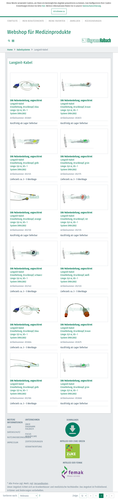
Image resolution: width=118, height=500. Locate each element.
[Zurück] (90, 496)
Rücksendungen (93, 20)
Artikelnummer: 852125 (20, 174)
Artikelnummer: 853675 (70, 342)
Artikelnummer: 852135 (70, 230)
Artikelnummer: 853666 (71, 398)
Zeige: (75, 495)
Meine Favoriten (57, 20)
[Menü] (13, 41)
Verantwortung (33, 446)
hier (43, 6)
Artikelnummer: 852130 (20, 230)
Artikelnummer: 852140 (20, 286)
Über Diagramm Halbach (30, 426)
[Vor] (112, 496)
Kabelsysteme (23, 49)
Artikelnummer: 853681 (20, 118)
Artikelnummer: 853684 (21, 342)
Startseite (12, 20)
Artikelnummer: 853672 (70, 118)
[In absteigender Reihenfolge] (39, 495)
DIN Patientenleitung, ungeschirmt (26, 100)
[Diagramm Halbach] (96, 40)
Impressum (12, 442)
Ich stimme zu (59, 11)
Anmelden (75, 20)
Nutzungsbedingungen (19, 437)
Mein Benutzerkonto (33, 20)
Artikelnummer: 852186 (20, 398)
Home (10, 49)
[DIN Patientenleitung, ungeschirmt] (33, 85)
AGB (9, 427)
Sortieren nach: (10, 495)
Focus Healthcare (31, 435)
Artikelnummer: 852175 (70, 174)
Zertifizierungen (34, 441)
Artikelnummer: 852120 (70, 286)
